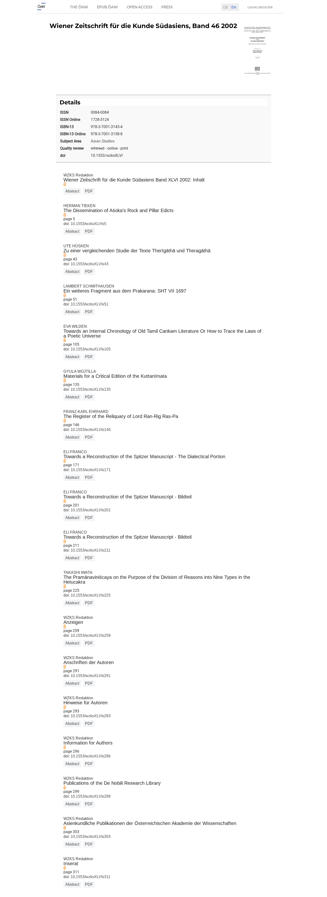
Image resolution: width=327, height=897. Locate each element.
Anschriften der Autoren (88, 662)
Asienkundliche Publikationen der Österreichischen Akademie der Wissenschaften (149, 823)
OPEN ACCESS (139, 7)
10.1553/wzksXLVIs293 (90, 716)
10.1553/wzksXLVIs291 (90, 676)
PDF (89, 191)
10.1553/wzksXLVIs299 (90, 796)
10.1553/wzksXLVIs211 (90, 550)
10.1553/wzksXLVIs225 (90, 595)
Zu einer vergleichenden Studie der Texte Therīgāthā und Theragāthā (136, 250)
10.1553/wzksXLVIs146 (90, 430)
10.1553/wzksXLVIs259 (90, 635)
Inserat (70, 863)
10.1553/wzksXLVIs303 (90, 837)
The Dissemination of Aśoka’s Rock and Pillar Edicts (118, 210)
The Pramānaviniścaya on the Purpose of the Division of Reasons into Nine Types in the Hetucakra (156, 580)
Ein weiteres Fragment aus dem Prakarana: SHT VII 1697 (124, 290)
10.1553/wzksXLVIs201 (90, 510)
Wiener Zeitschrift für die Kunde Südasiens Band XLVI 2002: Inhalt (134, 179)
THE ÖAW (79, 7)
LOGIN (252, 7)
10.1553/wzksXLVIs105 (90, 349)
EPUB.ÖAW (107, 7)
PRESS (167, 7)
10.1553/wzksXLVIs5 (88, 224)
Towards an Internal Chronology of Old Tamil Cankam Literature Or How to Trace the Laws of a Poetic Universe (162, 333)
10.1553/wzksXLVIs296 (90, 756)
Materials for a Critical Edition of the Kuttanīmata (115, 376)
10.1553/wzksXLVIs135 (90, 389)
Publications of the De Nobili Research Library (112, 783)
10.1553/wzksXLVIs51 (89, 304)
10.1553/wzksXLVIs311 (90, 877)
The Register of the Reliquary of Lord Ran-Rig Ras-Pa (120, 416)
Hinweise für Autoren (85, 702)
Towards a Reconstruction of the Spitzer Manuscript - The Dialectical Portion (144, 456)
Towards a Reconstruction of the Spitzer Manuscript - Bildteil (127, 496)
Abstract (72, 191)
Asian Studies (102, 141)
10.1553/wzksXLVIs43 (89, 264)
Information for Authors (88, 742)
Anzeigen (73, 622)
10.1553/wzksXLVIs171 (90, 470)
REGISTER (266, 7)
